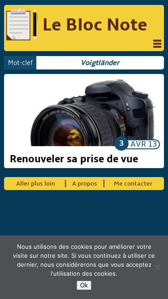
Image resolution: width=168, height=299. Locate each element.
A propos (84, 183)
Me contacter (133, 183)
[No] (156, 267)
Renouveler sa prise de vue (74, 159)
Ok (84, 285)
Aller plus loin (35, 183)
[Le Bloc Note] (21, 25)
